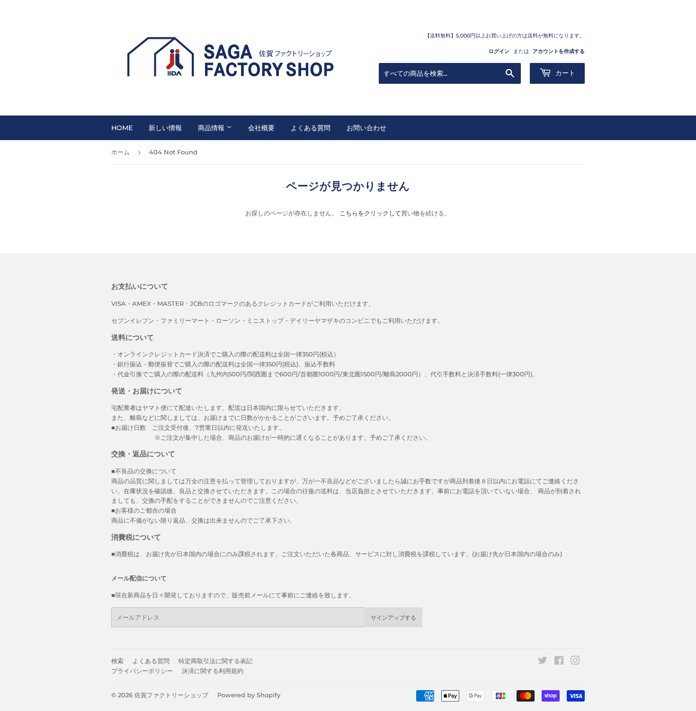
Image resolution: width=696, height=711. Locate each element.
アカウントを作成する (559, 51)
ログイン (499, 51)
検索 (117, 661)
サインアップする (393, 617)
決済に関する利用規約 (212, 671)
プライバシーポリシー (142, 671)
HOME (122, 128)
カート (564, 73)
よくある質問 (310, 128)
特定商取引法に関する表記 (215, 661)
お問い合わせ (366, 128)
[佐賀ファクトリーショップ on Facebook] (559, 662)
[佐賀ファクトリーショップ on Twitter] (542, 662)
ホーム (120, 152)
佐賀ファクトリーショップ (171, 695)
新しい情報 (165, 128)
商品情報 (212, 128)
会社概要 (261, 128)
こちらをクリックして (370, 213)
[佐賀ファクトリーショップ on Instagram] (575, 662)
